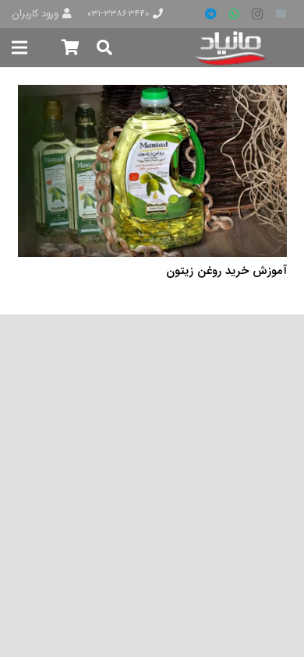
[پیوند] (232, 47)
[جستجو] (104, 47)
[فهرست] (19, 47)
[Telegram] (210, 14)
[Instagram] (257, 14)
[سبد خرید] (70, 47)
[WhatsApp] (234, 14)
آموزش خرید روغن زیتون (226, 271)
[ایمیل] (280, 14)
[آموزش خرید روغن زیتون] (152, 95)
